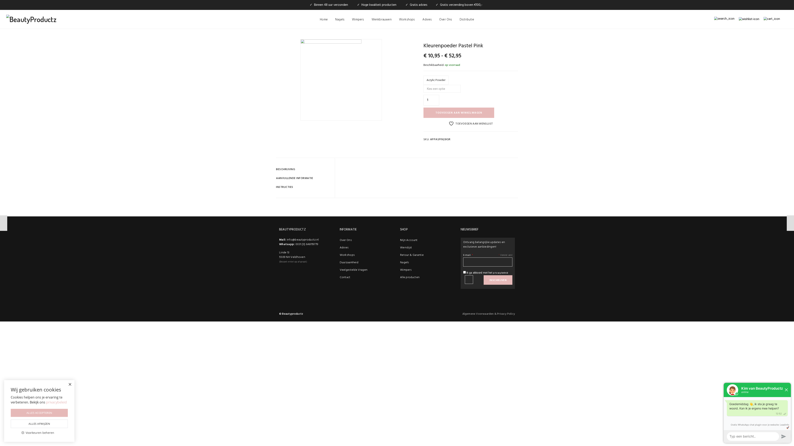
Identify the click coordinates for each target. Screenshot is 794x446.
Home (324, 19)
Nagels (339, 19)
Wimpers (358, 19)
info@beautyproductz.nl (303, 239)
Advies (427, 19)
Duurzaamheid (349, 262)
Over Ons (445, 19)
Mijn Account (409, 240)
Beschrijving (285, 169)
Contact (345, 277)
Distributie (467, 19)
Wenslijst (406, 247)
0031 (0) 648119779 (306, 244)
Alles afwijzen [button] (39, 424)
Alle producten (410, 277)
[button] (39, 433)
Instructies (284, 187)
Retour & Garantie (412, 255)
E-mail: (468, 255)
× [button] (69, 384)
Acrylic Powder (436, 80)
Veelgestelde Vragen (354, 270)
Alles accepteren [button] (39, 413)
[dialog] (39, 411)
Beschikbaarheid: (433, 65)
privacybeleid (500, 273)
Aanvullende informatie (294, 178)
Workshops (407, 19)
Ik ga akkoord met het (487, 273)
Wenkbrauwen (382, 19)
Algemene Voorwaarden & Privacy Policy (488, 314)
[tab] (304, 169)
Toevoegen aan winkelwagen (458, 113)
